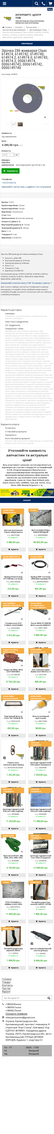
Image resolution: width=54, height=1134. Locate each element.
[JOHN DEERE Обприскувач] (13, 517)
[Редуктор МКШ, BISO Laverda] (13, 657)
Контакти (7, 985)
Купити (14, 549)
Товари (6, 982)
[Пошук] (49, 998)
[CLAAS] (41, 517)
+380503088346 (9, 182)
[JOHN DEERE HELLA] (13, 564)
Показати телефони (16, 1013)
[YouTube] (33, 1061)
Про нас (6, 988)
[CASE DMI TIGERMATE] (41, 750)
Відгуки (6, 991)
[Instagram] (27, 1061)
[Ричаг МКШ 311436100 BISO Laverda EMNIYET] (41, 610)
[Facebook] (21, 1061)
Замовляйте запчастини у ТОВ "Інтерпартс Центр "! (26, 283)
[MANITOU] (41, 889)
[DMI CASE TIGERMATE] (13, 796)
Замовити (11, 171)
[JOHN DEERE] (13, 843)
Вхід (50, 9)
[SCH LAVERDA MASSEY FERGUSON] (13, 610)
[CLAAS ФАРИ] (41, 564)
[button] (4, 492)
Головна (6, 979)
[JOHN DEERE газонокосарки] (41, 657)
